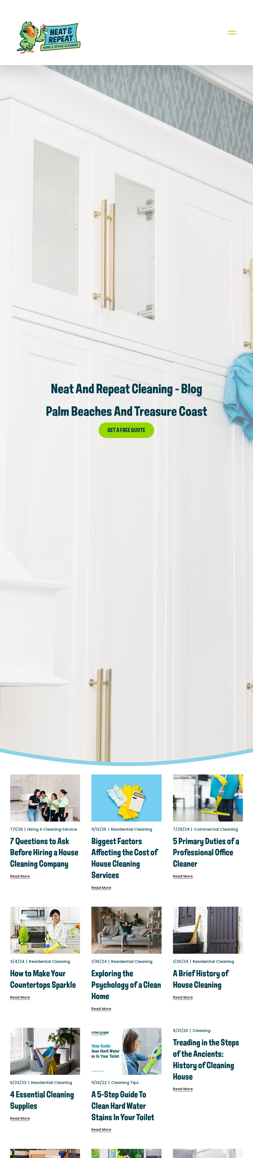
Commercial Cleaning (216, 829)
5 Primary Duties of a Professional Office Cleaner (206, 853)
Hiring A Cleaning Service (52, 829)
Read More (20, 876)
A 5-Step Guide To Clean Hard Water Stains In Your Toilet (122, 1106)
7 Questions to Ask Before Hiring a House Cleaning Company (44, 853)
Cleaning (201, 1030)
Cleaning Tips (125, 1082)
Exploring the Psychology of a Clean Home (126, 985)
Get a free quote (126, 430)
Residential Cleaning (131, 829)
